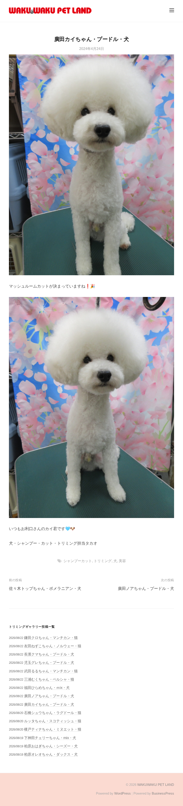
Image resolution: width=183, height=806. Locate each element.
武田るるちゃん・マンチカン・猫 (51, 671)
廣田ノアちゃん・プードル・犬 (146, 588)
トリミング (103, 561)
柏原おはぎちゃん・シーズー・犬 (51, 746)
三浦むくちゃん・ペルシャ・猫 (49, 679)
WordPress (122, 793)
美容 (122, 561)
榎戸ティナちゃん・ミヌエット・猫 (52, 729)
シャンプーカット (77, 561)
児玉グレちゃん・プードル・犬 (49, 662)
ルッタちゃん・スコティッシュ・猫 (52, 721)
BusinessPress (163, 793)
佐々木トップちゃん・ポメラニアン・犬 (45, 588)
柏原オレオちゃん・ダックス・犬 (51, 754)
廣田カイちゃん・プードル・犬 (49, 704)
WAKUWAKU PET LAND (155, 785)
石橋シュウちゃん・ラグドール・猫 (52, 713)
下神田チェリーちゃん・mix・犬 (50, 738)
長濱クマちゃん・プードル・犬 (49, 654)
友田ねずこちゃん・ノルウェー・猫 (52, 646)
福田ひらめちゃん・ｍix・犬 (47, 688)
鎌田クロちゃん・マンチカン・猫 (51, 638)
